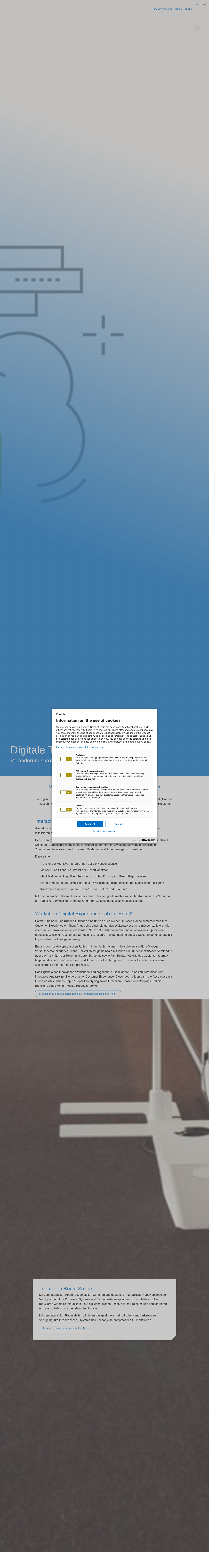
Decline (119, 824)
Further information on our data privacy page (80, 747)
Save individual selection (104, 831)
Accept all (90, 824)
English (60, 714)
